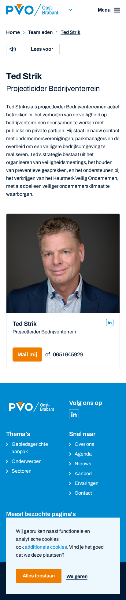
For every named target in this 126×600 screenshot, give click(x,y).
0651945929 (68, 354)
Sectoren (21, 471)
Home (13, 32)
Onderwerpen (27, 461)
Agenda (83, 453)
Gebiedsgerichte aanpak (30, 448)
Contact (83, 493)
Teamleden (40, 32)
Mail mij (27, 354)
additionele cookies (46, 547)
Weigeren (76, 576)
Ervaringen (86, 483)
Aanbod (83, 473)
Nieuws (83, 463)
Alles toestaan (39, 575)
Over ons (84, 444)
